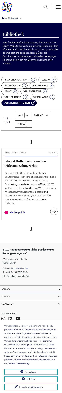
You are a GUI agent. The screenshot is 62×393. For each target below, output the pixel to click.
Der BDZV (5, 289)
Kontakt (5, 296)
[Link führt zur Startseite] (6, 6)
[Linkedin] (10, 318)
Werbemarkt (40, 97)
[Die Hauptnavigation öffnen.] (58, 7)
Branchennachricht (17, 79)
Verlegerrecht (32, 91)
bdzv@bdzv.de (19, 268)
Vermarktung (12, 97)
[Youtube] (18, 318)
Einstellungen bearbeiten (31, 387)
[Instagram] (3, 318)
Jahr (20, 115)
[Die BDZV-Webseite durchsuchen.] (45, 7)
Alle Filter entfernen (17, 102)
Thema (21, 124)
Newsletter (7, 304)
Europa (46, 79)
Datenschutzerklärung (18, 363)
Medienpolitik (12, 85)
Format (38, 115)
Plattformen (40, 85)
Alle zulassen (31, 372)
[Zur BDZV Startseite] (2, 18)
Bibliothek (13, 18)
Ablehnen (31, 379)
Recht (8, 91)
